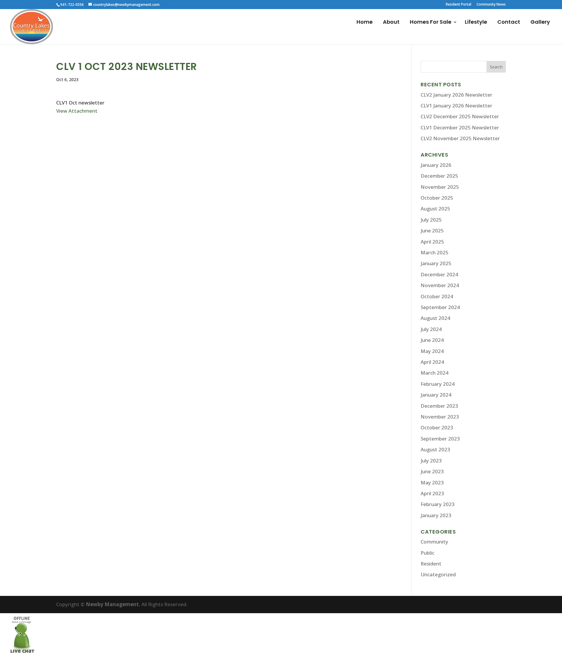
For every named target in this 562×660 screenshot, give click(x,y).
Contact (508, 22)
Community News (491, 5)
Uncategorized (438, 574)
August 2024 (435, 318)
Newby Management (112, 604)
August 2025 (435, 208)
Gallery (540, 22)
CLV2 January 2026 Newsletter (456, 94)
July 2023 (431, 460)
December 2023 (439, 405)
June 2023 (432, 471)
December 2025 (439, 175)
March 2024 (434, 372)
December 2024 (439, 274)
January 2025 (436, 263)
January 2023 (436, 515)
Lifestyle (476, 22)
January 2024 (436, 394)
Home (365, 22)
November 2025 (440, 187)
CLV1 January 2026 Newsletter (456, 105)
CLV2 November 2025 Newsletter (460, 138)
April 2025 (432, 241)
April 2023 (432, 493)
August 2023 (435, 449)
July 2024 (431, 329)
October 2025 (437, 197)
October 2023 (437, 427)
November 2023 (440, 416)
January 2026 (436, 165)
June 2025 (432, 230)
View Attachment (76, 110)
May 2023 (432, 482)
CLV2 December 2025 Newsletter (460, 116)
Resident (431, 563)
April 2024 (432, 362)
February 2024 (438, 383)
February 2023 (438, 504)
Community (434, 541)
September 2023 (440, 438)
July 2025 (431, 219)
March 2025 (434, 252)
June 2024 (432, 340)
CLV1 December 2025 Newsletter (460, 127)
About (391, 22)
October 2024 (437, 296)
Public (427, 552)
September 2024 (440, 307)
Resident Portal (458, 5)
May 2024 (432, 351)
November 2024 (440, 285)
